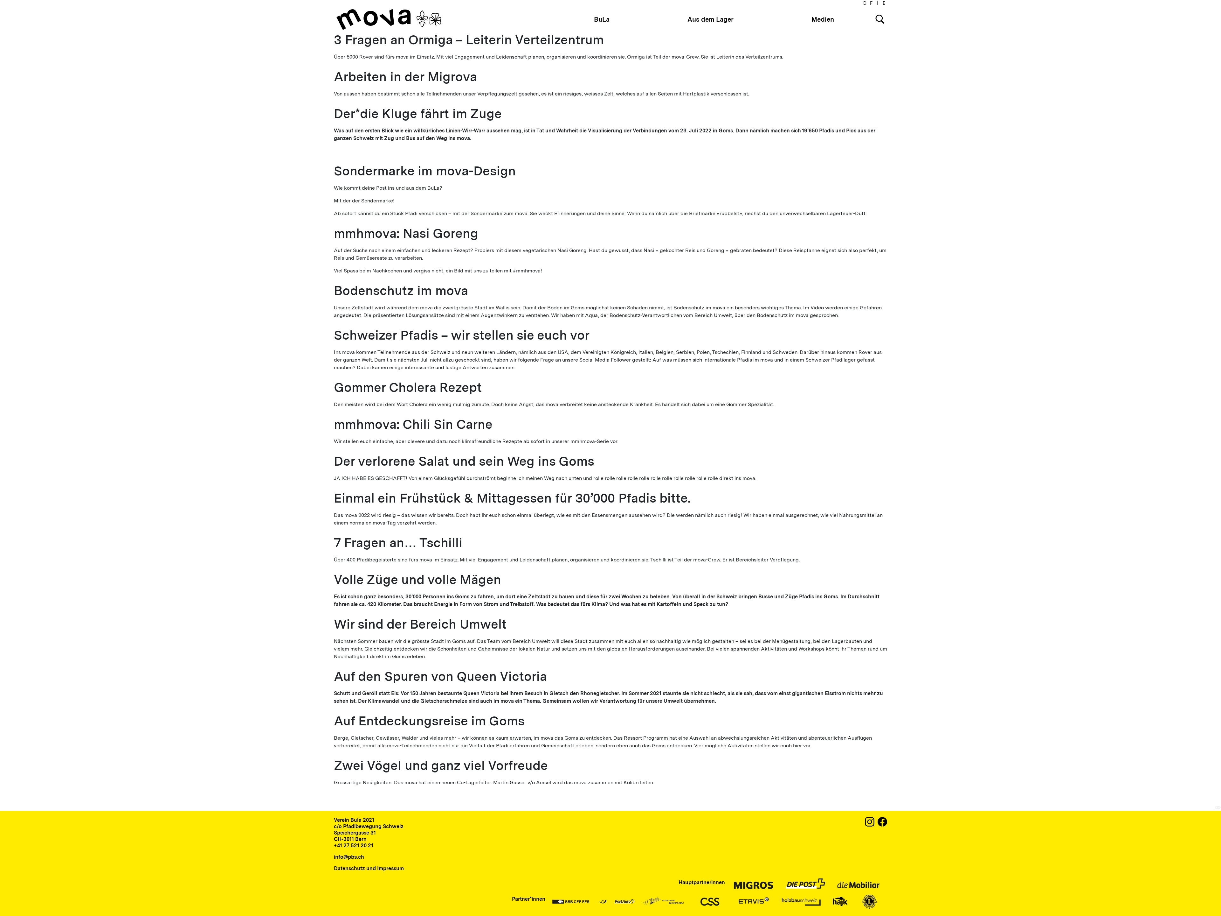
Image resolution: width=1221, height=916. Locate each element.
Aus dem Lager (710, 19)
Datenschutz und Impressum (369, 868)
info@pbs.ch (349, 857)
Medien (822, 19)
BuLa (602, 19)
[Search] (880, 19)
